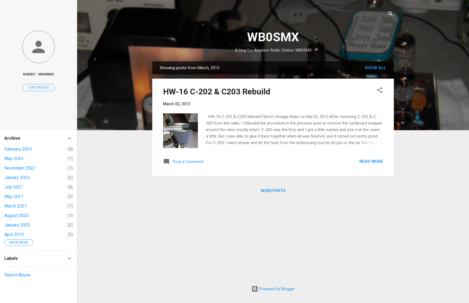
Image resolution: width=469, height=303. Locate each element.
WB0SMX (273, 37)
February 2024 (18, 149)
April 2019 (14, 234)
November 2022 (19, 168)
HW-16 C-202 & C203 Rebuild (216, 91)
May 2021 (13, 196)
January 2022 (17, 177)
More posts (273, 191)
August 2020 (16, 215)
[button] (379, 91)
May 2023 (13, 158)
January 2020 (17, 225)
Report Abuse (17, 275)
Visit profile (38, 88)
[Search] (390, 15)
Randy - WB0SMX (38, 74)
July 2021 (13, 187)
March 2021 (15, 206)
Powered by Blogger (276, 288)
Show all (375, 67)
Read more (371, 161)
